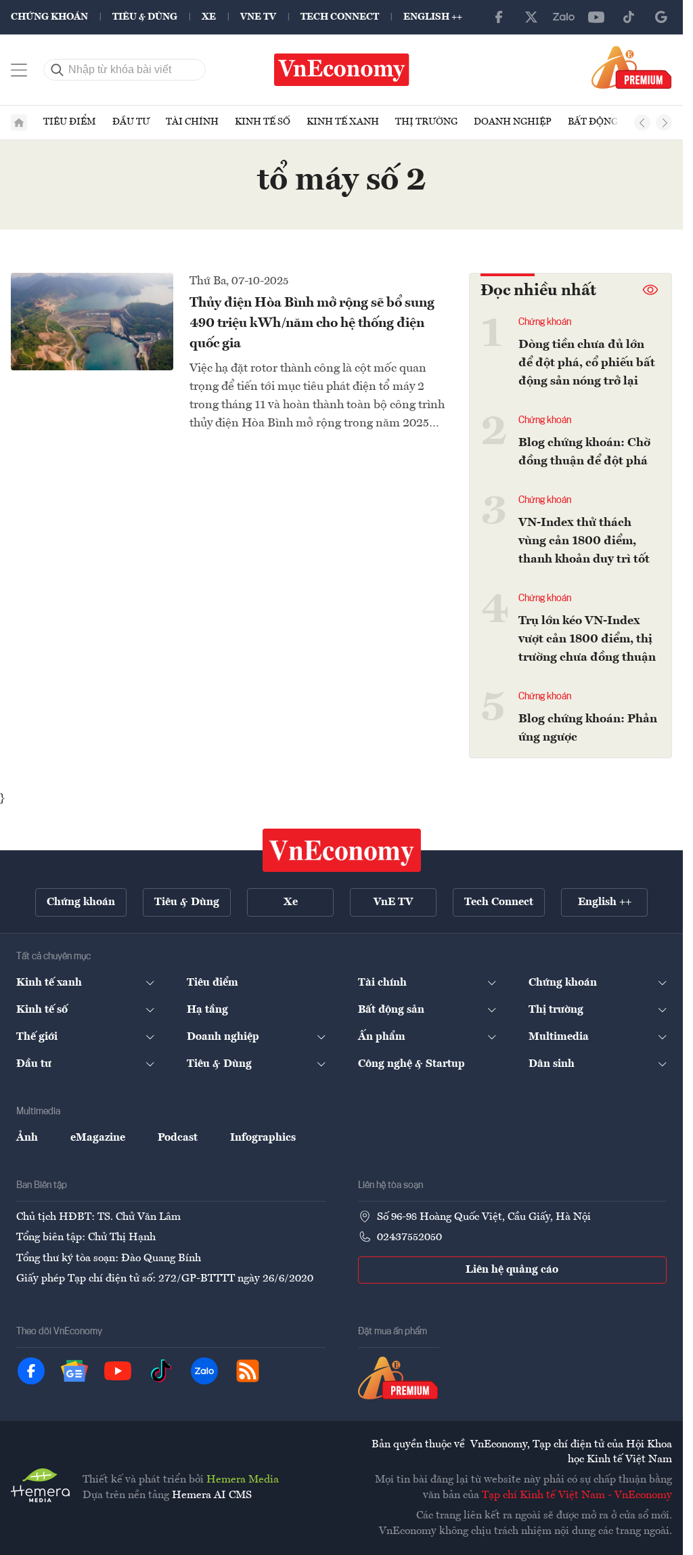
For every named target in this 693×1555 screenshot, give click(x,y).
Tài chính (192, 122)
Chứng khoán (49, 17)
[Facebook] (499, 17)
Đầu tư (131, 122)
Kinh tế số (262, 122)
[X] (531, 17)
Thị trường (426, 122)
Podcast (178, 1138)
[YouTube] (596, 17)
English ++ (432, 17)
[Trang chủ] (19, 122)
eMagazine (97, 1138)
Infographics (263, 1138)
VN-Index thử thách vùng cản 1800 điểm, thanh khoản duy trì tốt (584, 541)
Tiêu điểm (69, 122)
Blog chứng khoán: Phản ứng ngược (587, 728)
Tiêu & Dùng (144, 17)
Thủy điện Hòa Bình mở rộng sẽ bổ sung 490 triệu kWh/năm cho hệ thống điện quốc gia (311, 324)
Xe (209, 17)
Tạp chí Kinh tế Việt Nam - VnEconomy (577, 1495)
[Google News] (661, 17)
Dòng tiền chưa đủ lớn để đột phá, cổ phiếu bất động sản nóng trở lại (586, 362)
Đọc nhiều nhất (538, 291)
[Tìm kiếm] (57, 70)
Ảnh (27, 1138)
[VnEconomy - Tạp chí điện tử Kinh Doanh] (342, 850)
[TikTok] (629, 17)
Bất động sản (604, 122)
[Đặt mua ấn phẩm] (631, 67)
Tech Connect (339, 17)
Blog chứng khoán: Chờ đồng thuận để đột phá (584, 452)
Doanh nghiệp (513, 122)
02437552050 (409, 1237)
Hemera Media (242, 1479)
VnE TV (258, 17)
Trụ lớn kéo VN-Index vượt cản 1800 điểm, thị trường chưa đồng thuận (587, 639)
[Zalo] (564, 17)
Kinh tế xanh (343, 122)
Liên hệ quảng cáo (512, 1270)
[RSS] (248, 1371)
